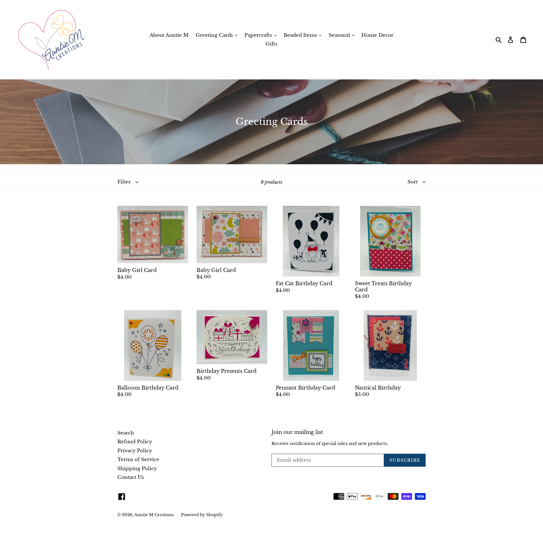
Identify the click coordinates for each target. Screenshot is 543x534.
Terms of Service (138, 459)
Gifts (271, 44)
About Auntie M (169, 35)
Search (125, 433)
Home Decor (377, 35)
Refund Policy (134, 442)
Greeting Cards (215, 35)
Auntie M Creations (154, 514)
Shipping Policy (137, 469)
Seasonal (340, 35)
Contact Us (130, 477)
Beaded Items (301, 35)
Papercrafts (258, 35)
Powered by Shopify (202, 514)
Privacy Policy (134, 451)
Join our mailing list (297, 432)
